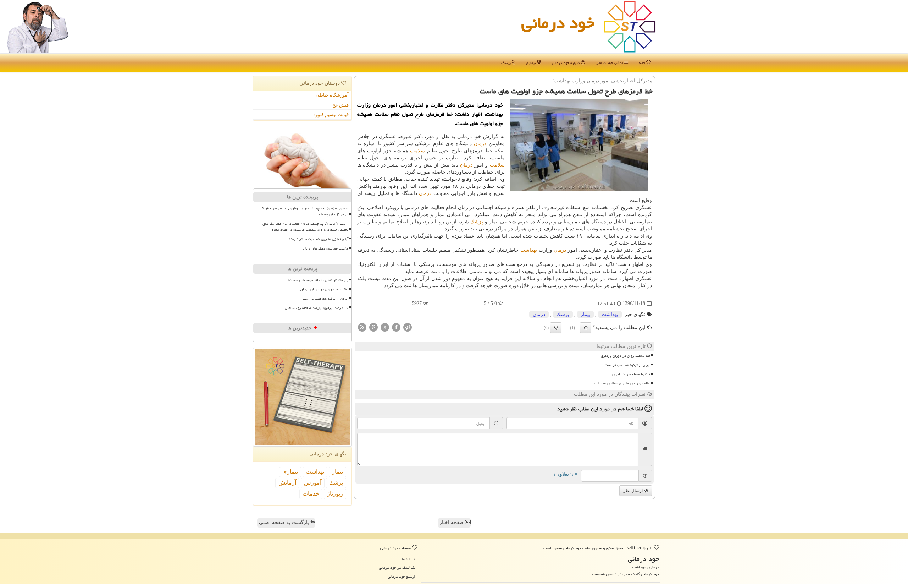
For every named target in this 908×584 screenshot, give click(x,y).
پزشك (476, 221)
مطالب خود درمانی (610, 62)
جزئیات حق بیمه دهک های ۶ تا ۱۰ (324, 248)
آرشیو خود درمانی (401, 576)
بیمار (585, 314)
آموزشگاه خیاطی (332, 95)
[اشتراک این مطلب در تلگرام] (408, 326)
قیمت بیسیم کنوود (331, 114)
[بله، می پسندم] (585, 327)
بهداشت (528, 250)
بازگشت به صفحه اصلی (284, 522)
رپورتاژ (335, 494)
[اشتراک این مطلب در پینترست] (373, 326)
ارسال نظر (633, 490)
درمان (480, 143)
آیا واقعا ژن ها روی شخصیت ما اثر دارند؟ (318, 238)
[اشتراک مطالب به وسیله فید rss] (362, 326)
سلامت (417, 150)
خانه (642, 62)
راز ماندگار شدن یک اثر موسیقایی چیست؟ (318, 280)
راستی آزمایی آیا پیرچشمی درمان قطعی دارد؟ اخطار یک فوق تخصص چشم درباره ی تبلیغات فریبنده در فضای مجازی (305, 226)
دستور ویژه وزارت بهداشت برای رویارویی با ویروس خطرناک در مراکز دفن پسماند (304, 211)
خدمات (311, 494)
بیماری (531, 62)
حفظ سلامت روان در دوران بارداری (625, 355)
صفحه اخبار (452, 522)
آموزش (312, 483)
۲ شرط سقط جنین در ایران (631, 374)
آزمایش (287, 483)
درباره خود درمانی (566, 62)
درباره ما (408, 559)
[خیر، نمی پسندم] (555, 327)
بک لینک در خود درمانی (397, 567)
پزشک (506, 62)
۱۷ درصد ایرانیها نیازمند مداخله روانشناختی (316, 307)
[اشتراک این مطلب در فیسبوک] (396, 326)
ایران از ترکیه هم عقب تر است (627, 365)
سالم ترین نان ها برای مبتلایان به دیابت (622, 383)
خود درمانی (557, 22)
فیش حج (340, 105)
